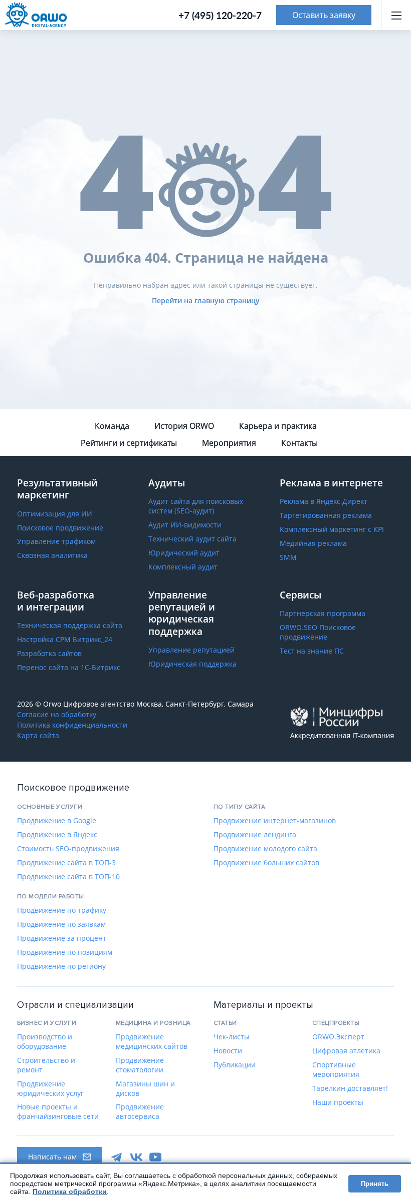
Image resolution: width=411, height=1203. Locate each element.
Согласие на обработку (56, 714)
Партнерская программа (322, 613)
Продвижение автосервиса (140, 1111)
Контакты (299, 443)
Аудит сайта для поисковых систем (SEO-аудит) (195, 506)
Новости (228, 1050)
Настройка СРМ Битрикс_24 (64, 639)
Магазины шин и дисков (145, 1088)
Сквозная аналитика (52, 555)
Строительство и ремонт (46, 1065)
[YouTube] (155, 1157)
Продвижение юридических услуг (50, 1088)
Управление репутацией (191, 650)
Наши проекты (337, 1102)
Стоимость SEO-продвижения (68, 848)
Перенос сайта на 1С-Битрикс (68, 667)
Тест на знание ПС (312, 651)
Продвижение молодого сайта (265, 848)
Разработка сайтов (49, 653)
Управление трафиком (56, 541)
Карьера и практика (278, 426)
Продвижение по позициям (64, 952)
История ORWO (184, 426)
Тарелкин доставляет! (350, 1088)
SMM (288, 557)
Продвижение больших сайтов (266, 862)
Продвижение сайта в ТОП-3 (66, 862)
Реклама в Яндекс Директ (323, 501)
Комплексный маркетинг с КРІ (332, 529)
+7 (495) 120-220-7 (220, 15)
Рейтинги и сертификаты (129, 443)
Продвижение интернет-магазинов (275, 820)
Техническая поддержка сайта (69, 625)
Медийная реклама (313, 543)
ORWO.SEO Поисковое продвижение (318, 632)
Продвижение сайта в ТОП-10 (68, 876)
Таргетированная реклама (326, 515)
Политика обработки (70, 1191)
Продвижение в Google (56, 820)
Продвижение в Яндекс (57, 834)
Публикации (235, 1064)
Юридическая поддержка (192, 664)
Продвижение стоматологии (140, 1065)
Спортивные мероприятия (335, 1069)
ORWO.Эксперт (338, 1036)
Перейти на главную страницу (206, 300)
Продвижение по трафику (61, 910)
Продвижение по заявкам (61, 924)
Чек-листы (232, 1036)
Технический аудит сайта (192, 538)
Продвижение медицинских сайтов (151, 1041)
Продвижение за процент (61, 938)
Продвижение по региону (61, 966)
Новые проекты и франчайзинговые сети (58, 1111)
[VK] (136, 1157)
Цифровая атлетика (346, 1050)
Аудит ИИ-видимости (185, 524)
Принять (374, 1183)
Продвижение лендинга (255, 834)
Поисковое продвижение (60, 527)
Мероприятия (229, 443)
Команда (112, 426)
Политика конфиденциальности (72, 725)
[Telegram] (117, 1157)
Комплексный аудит (183, 566)
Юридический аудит (184, 552)
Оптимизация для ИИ (54, 513)
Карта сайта (38, 735)
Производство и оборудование (44, 1041)
